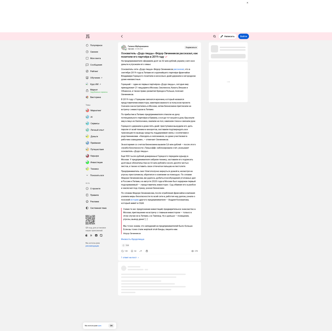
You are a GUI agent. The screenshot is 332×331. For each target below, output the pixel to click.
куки (99, 326)
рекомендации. (92, 246)
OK (111, 326)
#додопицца (137, 239)
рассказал (179, 69)
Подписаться (191, 47)
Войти (243, 36)
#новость (126, 239)
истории (134, 199)
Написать (229, 36)
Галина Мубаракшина (138, 46)
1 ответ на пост (129, 257)
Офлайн (131, 49)
